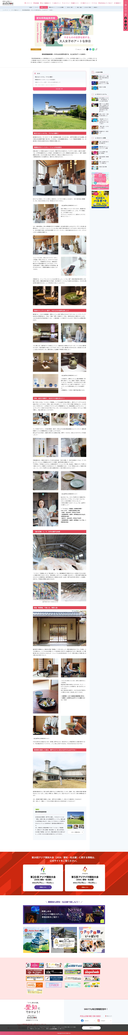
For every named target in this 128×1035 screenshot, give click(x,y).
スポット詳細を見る (75, 832)
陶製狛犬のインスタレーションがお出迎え (45, 79)
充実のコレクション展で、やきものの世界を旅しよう (48, 82)
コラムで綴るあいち (15, 10)
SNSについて (109, 1016)
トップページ (5, 10)
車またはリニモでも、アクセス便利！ (44, 77)
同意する (91, 1028)
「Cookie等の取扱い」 (53, 1028)
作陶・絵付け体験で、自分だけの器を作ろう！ (46, 85)
